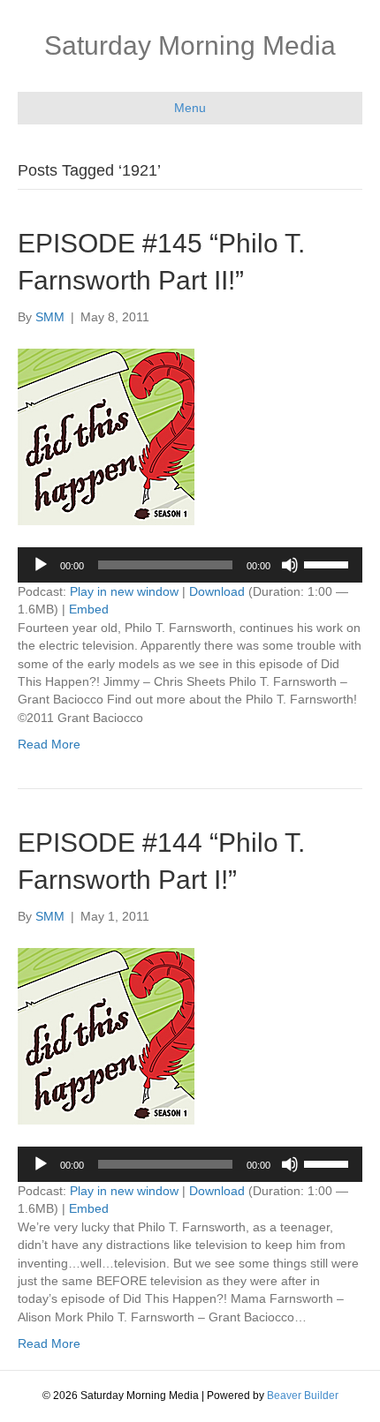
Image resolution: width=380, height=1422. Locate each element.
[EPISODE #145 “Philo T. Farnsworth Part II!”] (106, 435)
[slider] (328, 563)
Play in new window (124, 591)
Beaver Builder (302, 1395)
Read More (49, 744)
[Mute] (290, 565)
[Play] (40, 565)
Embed (89, 609)
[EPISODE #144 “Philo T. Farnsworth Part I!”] (106, 1034)
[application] (190, 565)
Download (217, 591)
